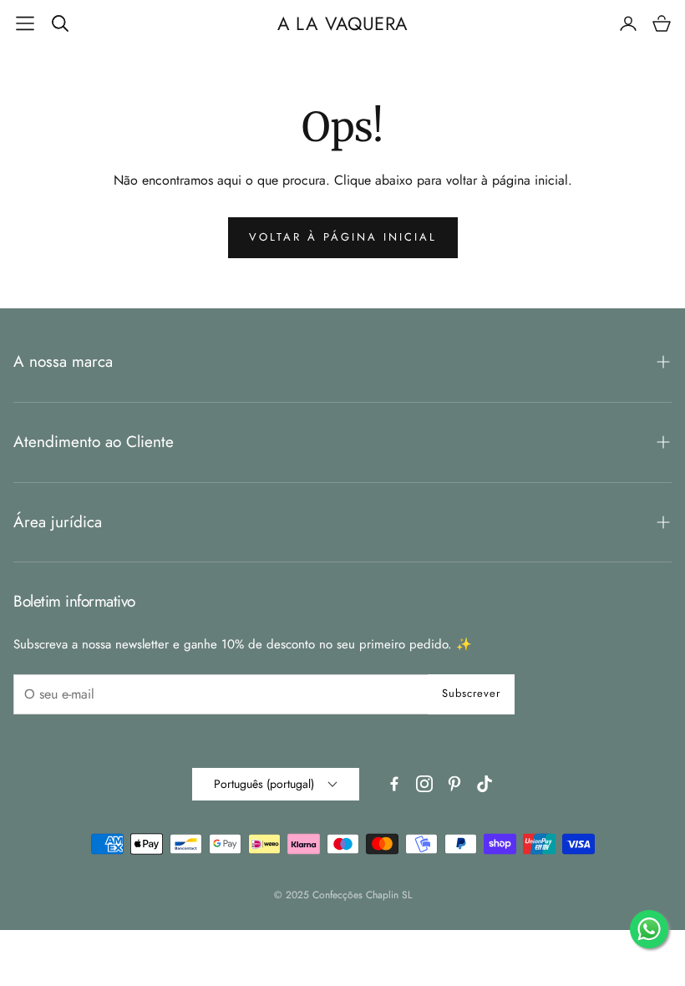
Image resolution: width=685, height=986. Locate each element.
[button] (25, 23)
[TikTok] (484, 783)
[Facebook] (394, 783)
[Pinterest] (454, 783)
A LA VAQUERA (342, 23)
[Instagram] (424, 783)
